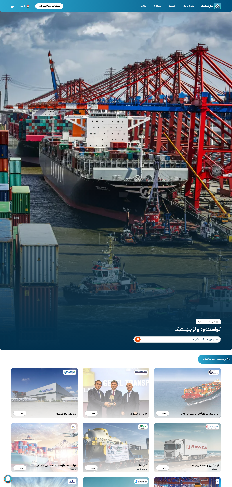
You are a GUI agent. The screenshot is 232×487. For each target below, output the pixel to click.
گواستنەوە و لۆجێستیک (205, 322)
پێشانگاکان (157, 6)
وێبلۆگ (143, 6)
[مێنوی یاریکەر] (12, 6)
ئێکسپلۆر (171, 6)
